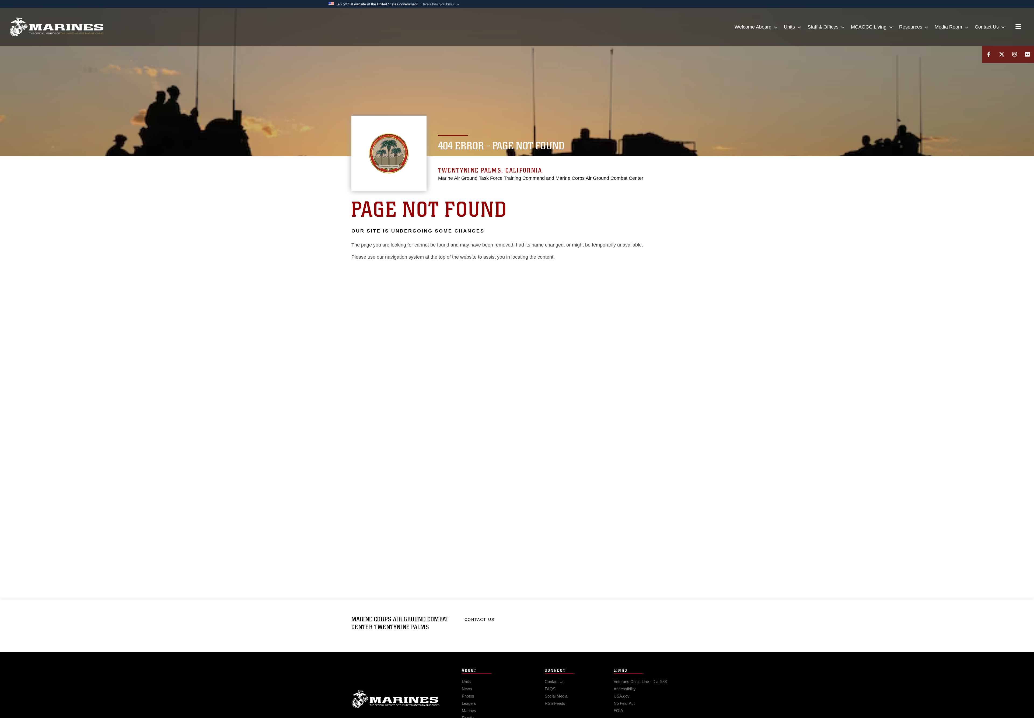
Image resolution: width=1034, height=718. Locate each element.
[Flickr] (1027, 54)
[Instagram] (1014, 54)
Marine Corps (395, 699)
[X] (1001, 54)
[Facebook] (988, 54)
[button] (440, 4)
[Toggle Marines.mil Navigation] (1018, 27)
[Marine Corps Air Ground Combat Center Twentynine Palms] (56, 26)
